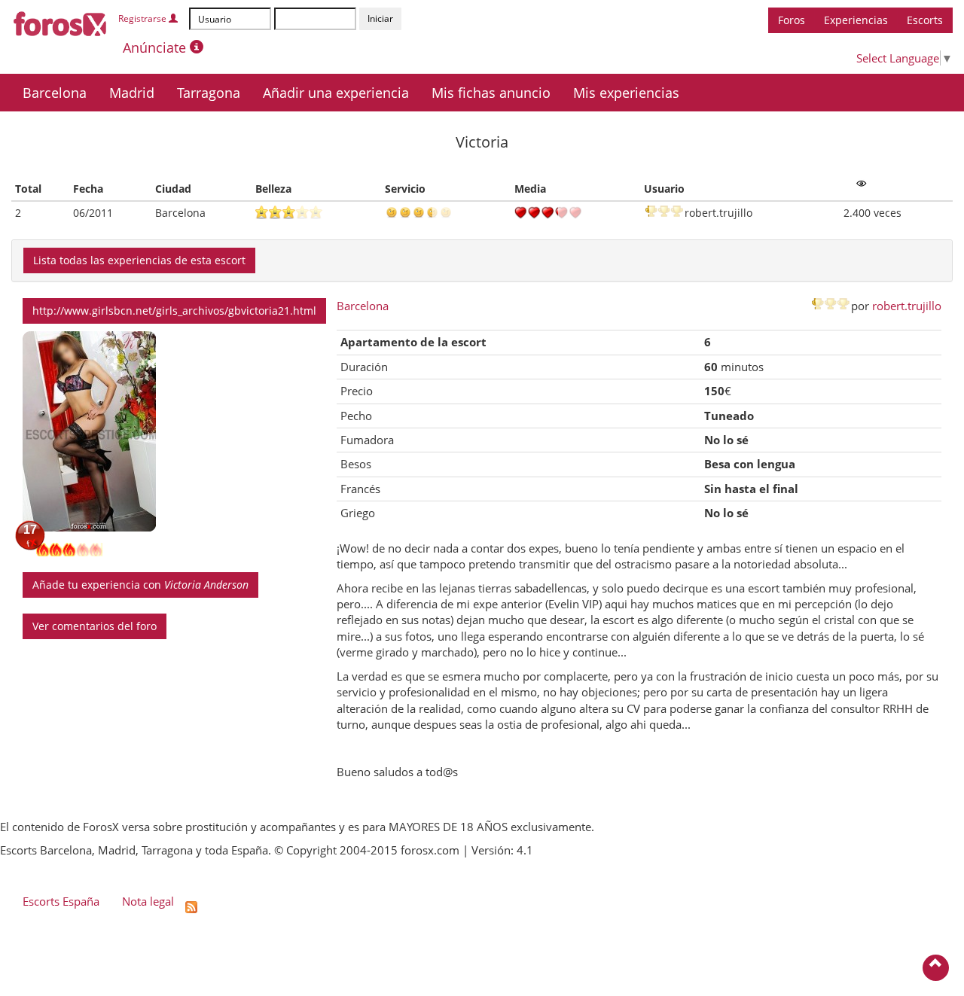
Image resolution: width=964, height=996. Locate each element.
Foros (791, 20)
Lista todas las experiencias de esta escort (139, 260)
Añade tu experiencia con (140, 584)
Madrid (131, 93)
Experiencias (856, 20)
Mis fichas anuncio (491, 93)
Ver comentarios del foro (94, 626)
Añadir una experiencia (336, 93)
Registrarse (143, 18)
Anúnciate (156, 47)
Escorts (925, 20)
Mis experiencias (626, 93)
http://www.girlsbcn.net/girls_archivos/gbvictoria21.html (174, 310)
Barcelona (55, 93)
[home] (60, 21)
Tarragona (208, 93)
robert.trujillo (906, 305)
